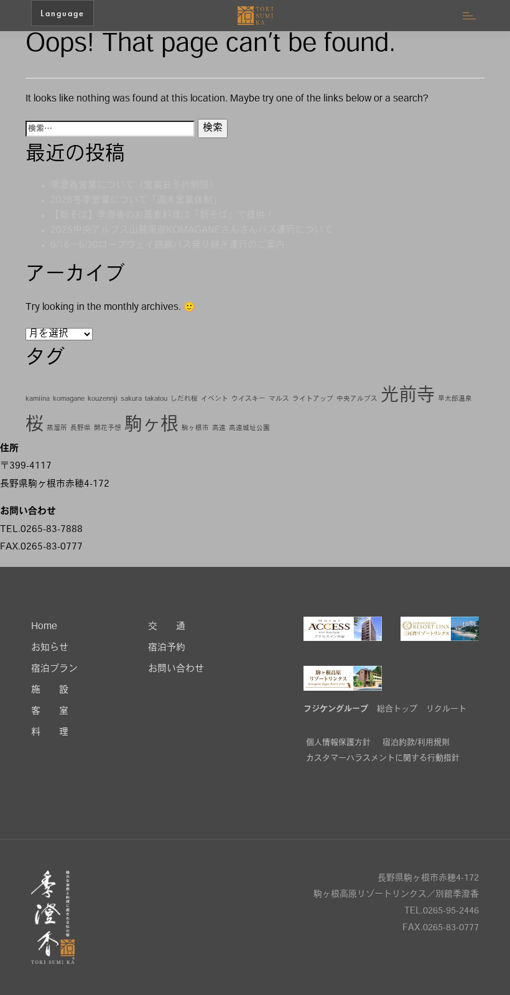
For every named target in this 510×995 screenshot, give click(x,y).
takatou (156, 399)
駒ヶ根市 (195, 428)
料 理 (49, 732)
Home (44, 627)
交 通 (166, 627)
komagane (69, 399)
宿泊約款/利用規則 (416, 743)
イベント (214, 399)
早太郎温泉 (455, 399)
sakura (131, 399)
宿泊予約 (166, 648)
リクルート (446, 709)
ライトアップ (312, 399)
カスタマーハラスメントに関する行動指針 (383, 758)
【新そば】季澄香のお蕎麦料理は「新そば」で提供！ (162, 215)
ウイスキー (248, 399)
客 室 (49, 711)
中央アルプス (357, 399)
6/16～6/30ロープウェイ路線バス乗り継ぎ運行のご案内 (167, 245)
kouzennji (103, 399)
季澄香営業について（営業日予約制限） (134, 185)
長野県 (80, 428)
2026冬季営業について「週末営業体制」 (136, 200)
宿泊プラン (54, 669)
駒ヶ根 (151, 425)
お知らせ (49, 648)
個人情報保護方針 (338, 743)
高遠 (219, 428)
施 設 (49, 690)
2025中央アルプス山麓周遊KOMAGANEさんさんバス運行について (191, 230)
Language (62, 13)
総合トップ (397, 709)
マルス (279, 399)
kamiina (38, 399)
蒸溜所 (57, 428)
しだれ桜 (184, 399)
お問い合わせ (176, 669)
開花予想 (107, 428)
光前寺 (408, 396)
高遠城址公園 (249, 428)
